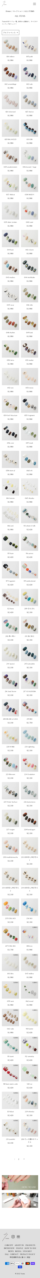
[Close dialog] (39, 628)
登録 (30, 648)
